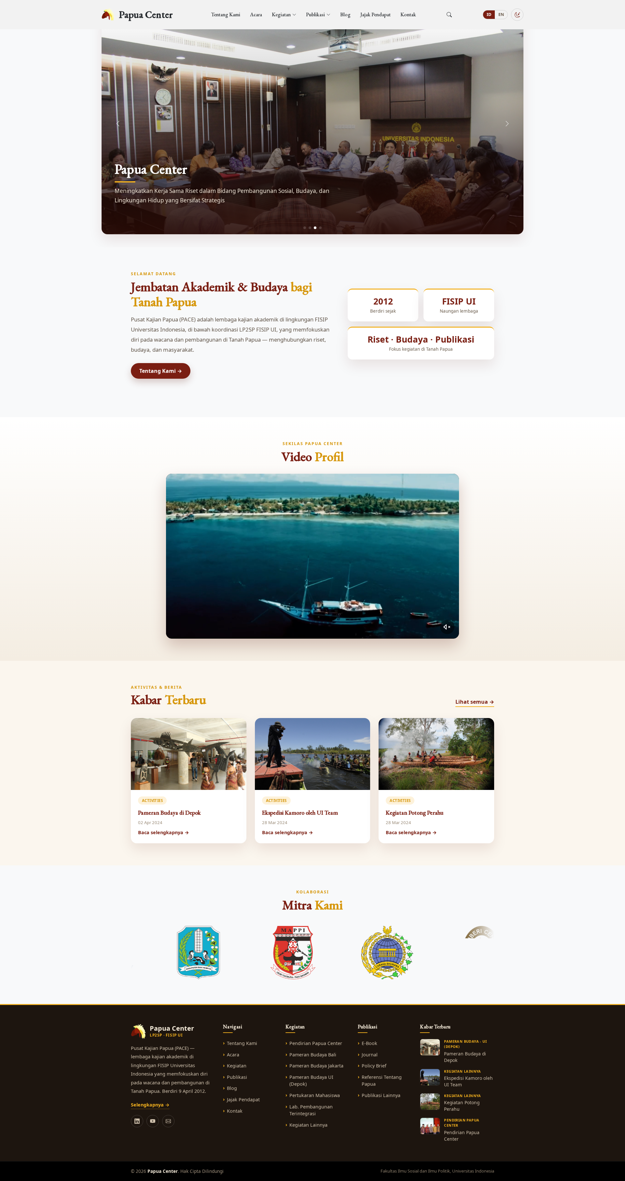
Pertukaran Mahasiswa (314, 1095)
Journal (370, 1055)
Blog (345, 14)
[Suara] (447, 627)
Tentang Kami (225, 14)
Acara (256, 14)
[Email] (168, 1121)
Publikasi (237, 1077)
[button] (507, 124)
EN (501, 14)
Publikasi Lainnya (381, 1095)
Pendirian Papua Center (315, 1043)
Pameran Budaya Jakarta (316, 1066)
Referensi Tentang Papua (382, 1080)
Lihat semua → (474, 701)
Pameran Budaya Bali (312, 1055)
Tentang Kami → (160, 370)
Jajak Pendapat (375, 14)
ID (489, 14)
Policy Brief (374, 1066)
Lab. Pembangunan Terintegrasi (311, 1110)
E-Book (369, 1043)
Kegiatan (236, 1066)
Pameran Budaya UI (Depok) (311, 1080)
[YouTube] (152, 1121)
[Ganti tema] (517, 14)
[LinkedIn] (137, 1121)
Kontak (408, 14)
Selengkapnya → (150, 1105)
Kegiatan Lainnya (308, 1125)
